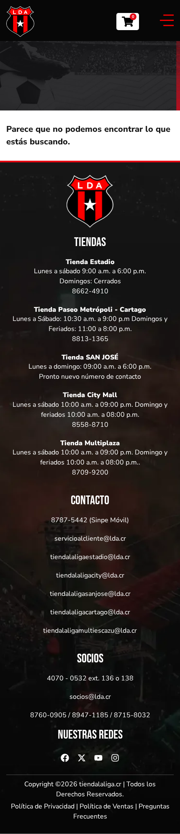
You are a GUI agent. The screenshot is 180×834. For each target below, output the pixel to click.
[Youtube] (98, 757)
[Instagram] (115, 757)
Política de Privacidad (43, 806)
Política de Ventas (107, 806)
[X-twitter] (81, 757)
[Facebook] (65, 757)
